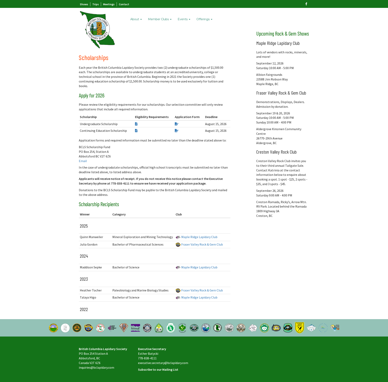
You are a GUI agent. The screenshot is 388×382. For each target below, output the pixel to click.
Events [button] (183, 19)
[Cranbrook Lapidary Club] (229, 327)
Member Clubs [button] (159, 19)
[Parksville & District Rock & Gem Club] (194, 327)
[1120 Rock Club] (276, 327)
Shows (84, 4)
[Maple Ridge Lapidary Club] (112, 327)
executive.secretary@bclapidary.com (163, 363)
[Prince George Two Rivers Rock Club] (323, 327)
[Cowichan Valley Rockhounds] (182, 327)
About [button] (135, 19)
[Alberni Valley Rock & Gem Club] (158, 327)
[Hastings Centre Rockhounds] (100, 327)
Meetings (109, 4)
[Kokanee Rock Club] (252, 327)
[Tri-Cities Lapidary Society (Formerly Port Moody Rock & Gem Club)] (147, 327)
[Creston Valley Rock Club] (241, 327)
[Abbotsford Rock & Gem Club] (53, 327)
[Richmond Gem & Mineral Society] (123, 327)
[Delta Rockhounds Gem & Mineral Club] (76, 327)
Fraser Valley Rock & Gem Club (202, 244)
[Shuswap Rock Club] (287, 327)
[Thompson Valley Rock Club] (299, 327)
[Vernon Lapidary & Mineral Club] (311, 327)
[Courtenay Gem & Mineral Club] (170, 327)
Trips (95, 4)
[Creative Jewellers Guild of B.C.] (65, 327)
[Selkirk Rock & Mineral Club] (264, 327)
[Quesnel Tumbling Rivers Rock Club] (334, 327)
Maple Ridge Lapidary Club (199, 237)
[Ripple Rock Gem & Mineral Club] (205, 327)
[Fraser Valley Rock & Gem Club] (88, 327)
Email (83, 161)
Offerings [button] (203, 19)
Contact (124, 4)
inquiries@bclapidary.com (96, 367)
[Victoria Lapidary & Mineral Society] (217, 327)
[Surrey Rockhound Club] (135, 327)
